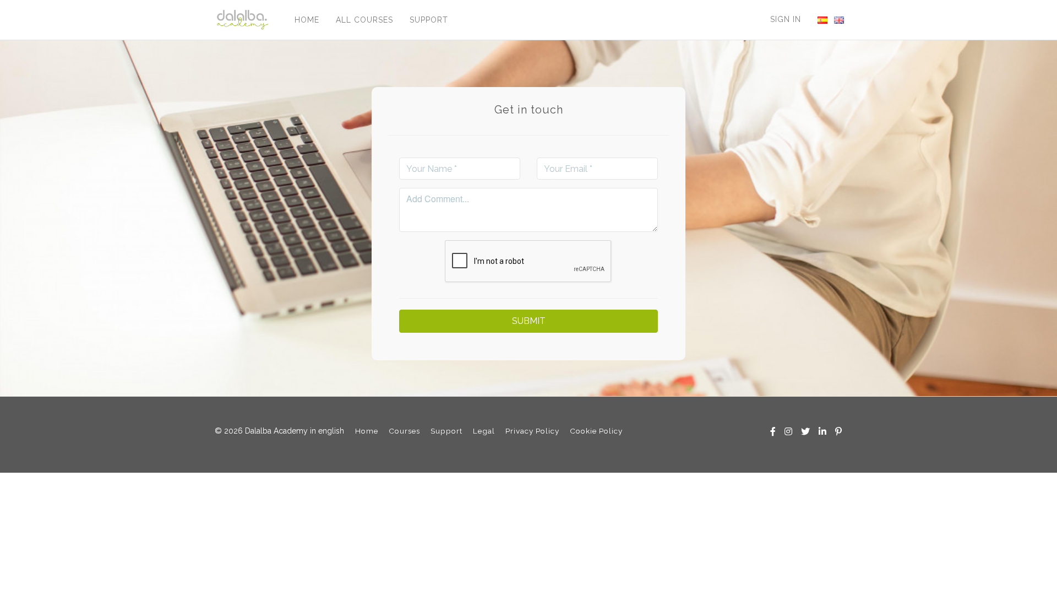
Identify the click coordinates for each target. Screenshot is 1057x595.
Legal (484, 430)
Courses (404, 430)
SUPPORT (429, 19)
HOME (307, 19)
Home (366, 430)
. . (822, 19)
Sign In (785, 19)
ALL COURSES (364, 19)
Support (446, 430)
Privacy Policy (532, 430)
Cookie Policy (596, 430)
